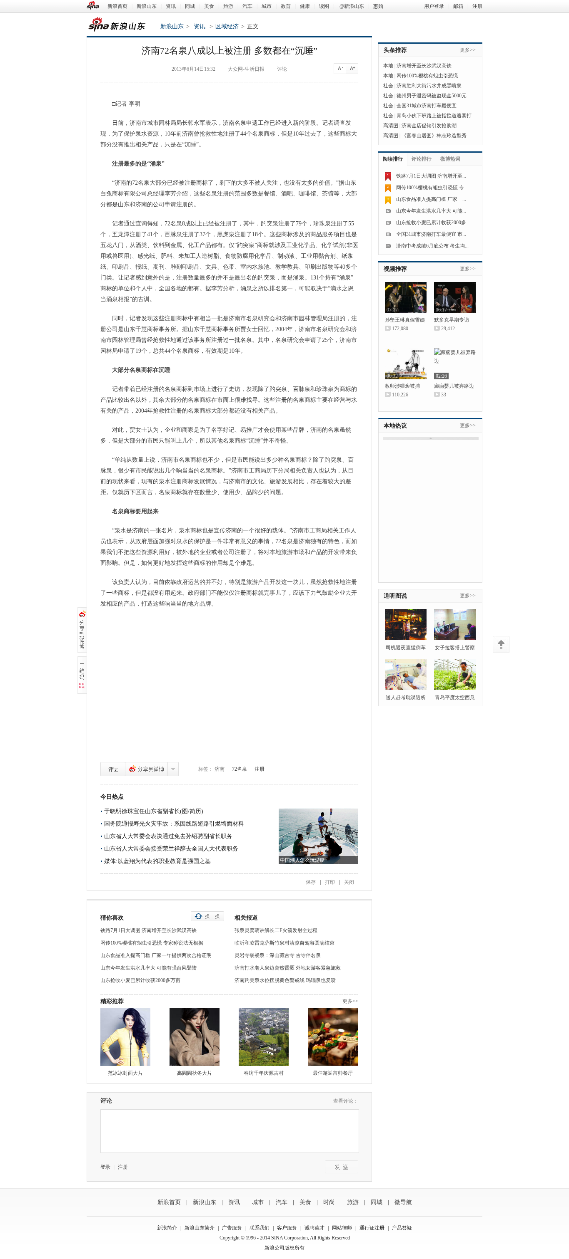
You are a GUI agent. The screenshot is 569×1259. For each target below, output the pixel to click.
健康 (305, 6)
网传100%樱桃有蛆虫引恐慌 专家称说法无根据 (151, 943)
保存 (311, 882)
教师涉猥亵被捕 (402, 386)
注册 (477, 6)
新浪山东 (147, 6)
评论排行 (422, 159)
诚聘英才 (314, 1228)
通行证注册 (371, 1228)
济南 (220, 769)
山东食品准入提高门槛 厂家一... (431, 199)
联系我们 (260, 1228)
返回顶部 (501, 644)
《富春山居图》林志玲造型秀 (434, 136)
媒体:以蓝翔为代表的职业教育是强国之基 (157, 861)
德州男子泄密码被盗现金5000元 (432, 96)
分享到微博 (146, 769)
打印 (330, 882)
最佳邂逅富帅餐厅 (333, 1073)
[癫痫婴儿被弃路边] (455, 363)
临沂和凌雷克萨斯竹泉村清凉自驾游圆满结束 (284, 943)
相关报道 (246, 918)
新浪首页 (117, 6)
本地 (388, 66)
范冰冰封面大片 (125, 1073)
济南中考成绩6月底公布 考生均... (432, 246)
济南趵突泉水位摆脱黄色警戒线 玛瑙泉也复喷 (285, 980)
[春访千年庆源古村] (264, 1037)
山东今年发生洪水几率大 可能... (431, 211)
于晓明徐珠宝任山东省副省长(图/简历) (153, 811)
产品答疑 (402, 1228)
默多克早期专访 (451, 320)
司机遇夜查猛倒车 (406, 648)
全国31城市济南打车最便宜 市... (431, 234)
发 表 (341, 1166)
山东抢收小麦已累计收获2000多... (433, 222)
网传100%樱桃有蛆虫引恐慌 (427, 76)
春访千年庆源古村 (264, 1073)
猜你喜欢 (112, 918)
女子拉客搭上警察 (455, 648)
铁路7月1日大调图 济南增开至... (431, 176)
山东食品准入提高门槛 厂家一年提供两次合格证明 (156, 955)
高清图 (390, 126)
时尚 (329, 1202)
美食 (209, 6)
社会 (388, 86)
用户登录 (434, 6)
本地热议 (395, 426)
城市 (267, 6)
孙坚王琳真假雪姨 (405, 320)
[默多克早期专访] (455, 297)
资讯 (171, 6)
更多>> (350, 1001)
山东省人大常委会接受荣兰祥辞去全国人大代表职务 (171, 849)
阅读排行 (393, 159)
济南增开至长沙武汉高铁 (424, 66)
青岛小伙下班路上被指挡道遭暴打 (434, 116)
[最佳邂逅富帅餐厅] (333, 1037)
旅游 (228, 6)
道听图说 (395, 596)
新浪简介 (167, 1228)
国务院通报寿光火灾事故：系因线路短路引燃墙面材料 (174, 824)
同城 (190, 6)
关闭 (349, 882)
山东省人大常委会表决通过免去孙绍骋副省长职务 (168, 836)
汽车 (247, 6)
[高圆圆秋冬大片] (195, 1037)
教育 (286, 6)
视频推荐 (395, 269)
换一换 (212, 916)
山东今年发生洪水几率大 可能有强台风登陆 (148, 968)
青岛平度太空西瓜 (455, 697)
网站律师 (342, 1228)
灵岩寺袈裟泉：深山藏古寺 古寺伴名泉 (278, 955)
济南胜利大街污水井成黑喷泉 (429, 86)
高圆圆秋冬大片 (194, 1073)
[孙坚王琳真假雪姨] (406, 297)
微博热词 (450, 159)
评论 (112, 769)
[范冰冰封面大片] (125, 1037)
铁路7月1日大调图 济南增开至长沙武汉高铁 (148, 930)
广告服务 (232, 1228)
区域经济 (227, 26)
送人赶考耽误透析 (406, 697)
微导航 (403, 1202)
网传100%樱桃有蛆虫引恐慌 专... (432, 187)
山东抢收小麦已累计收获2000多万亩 (140, 980)
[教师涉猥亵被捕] (406, 363)
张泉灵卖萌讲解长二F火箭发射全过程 (276, 930)
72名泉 (239, 769)
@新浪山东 (351, 6)
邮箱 (458, 6)
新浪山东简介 (200, 1228)
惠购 (378, 6)
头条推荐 (395, 50)
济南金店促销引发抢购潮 (429, 126)
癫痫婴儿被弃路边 (454, 386)
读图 (324, 6)
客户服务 (287, 1228)
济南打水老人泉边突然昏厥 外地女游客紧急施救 (288, 968)
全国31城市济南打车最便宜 (427, 106)
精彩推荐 (112, 1001)
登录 (105, 1167)
